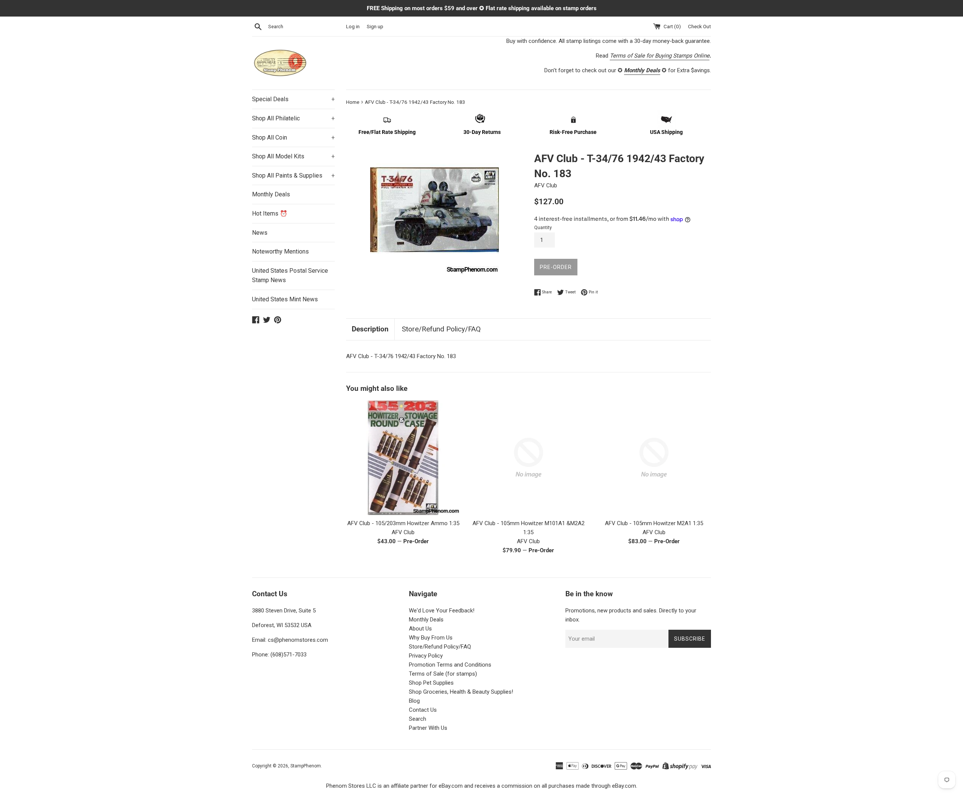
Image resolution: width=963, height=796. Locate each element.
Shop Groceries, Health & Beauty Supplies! (461, 691)
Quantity (543, 227)
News (259, 232)
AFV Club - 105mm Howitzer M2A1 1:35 (654, 523)
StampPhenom (305, 766)
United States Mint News (285, 299)
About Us (420, 628)
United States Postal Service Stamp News (290, 275)
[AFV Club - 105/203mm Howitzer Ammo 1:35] (403, 458)
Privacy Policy (426, 655)
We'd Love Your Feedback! (441, 610)
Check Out (699, 26)
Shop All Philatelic (293, 118)
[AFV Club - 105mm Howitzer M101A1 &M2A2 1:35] (528, 458)
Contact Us (423, 709)
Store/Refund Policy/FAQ (441, 329)
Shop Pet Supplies (431, 682)
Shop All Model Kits (293, 156)
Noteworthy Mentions (280, 251)
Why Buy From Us (431, 637)
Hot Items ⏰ (269, 213)
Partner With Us (428, 728)
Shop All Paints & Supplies (293, 175)
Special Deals (293, 99)
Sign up (375, 26)
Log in (353, 26)
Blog (414, 700)
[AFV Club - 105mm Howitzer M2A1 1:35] (654, 458)
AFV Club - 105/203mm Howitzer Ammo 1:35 (403, 523)
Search (417, 718)
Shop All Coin (293, 137)
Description (370, 329)
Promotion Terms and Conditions (450, 664)
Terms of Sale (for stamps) (443, 673)
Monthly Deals (271, 194)
